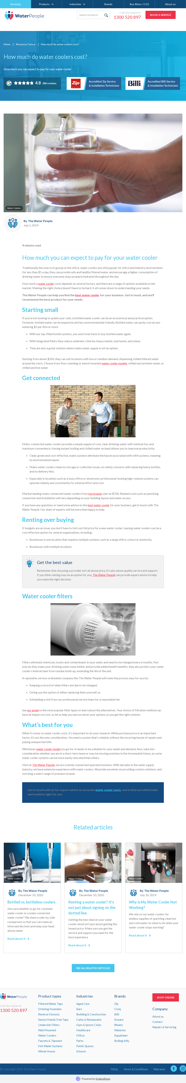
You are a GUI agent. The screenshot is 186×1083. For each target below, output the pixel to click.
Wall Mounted (47, 1030)
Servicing (15, 4)
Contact (157, 1021)
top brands (95, 493)
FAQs (114, 1069)
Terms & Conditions (135, 1069)
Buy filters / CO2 (139, 4)
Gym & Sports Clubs (88, 1024)
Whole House (46, 1051)
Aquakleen (121, 1035)
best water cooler (99, 505)
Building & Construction (91, 1014)
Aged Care (83, 1003)
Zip (116, 1003)
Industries (75, 4)
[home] (24, 15)
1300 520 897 (127, 17)
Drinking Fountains (50, 1009)
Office (80, 1035)
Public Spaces (85, 1046)
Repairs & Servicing (164, 1027)
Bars (79, 1009)
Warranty (159, 1069)
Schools (81, 1051)
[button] (46, 4)
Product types (49, 996)
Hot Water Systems (50, 1046)
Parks (80, 1040)
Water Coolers (47, 1035)
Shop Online (165, 997)
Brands (108, 4)
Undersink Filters (49, 1024)
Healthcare (83, 1030)
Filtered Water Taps (50, 1003)
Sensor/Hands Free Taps (53, 1019)
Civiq (117, 1009)
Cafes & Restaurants (89, 1019)
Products (44, 4)
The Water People (104, 575)
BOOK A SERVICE (160, 14)
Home (7, 44)
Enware (119, 1019)
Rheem (118, 1024)
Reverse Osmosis (49, 1014)
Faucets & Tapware (50, 1040)
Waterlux (120, 1030)
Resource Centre (25, 44)
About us (170, 4)
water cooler (46, 283)
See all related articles (93, 968)
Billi (116, 1014)
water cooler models (114, 363)
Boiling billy (121, 1040)
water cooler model (48, 749)
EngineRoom (103, 1078)
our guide (33, 710)
